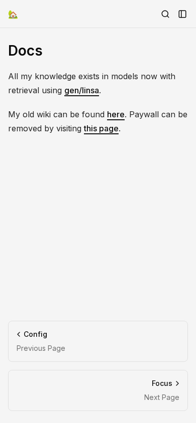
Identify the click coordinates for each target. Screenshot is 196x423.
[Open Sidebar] (182, 14)
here (116, 114)
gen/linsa (81, 90)
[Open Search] (165, 14)
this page (101, 128)
